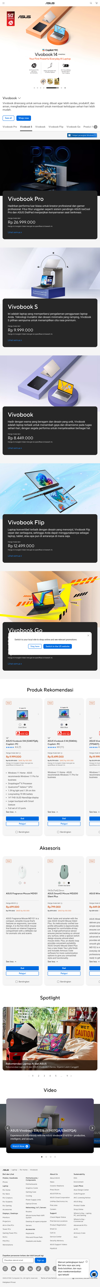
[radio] (20, 724)
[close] (88, 635)
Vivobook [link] (40, 126)
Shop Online (78, 1209)
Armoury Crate (79, 1233)
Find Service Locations (58, 1221)
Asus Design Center (81, 1190)
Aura (75, 1237)
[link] (50, 3)
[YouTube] (13, 1268)
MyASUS (53, 1248)
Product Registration (58, 1225)
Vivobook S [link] (26, 126)
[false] (23, 118)
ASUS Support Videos (58, 1245)
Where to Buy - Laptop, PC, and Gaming (83, 1214)
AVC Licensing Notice (82, 1198)
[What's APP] (55, 1268)
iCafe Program (79, 1194)
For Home (6, 1190)
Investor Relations (57, 1186)
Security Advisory (57, 1241)
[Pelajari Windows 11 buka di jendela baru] (82, 135)
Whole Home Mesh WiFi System (35, 1217)
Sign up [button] (40, 1260)
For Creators (7, 1198)
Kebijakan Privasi (9, 1282)
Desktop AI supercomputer (36, 1221)
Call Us (52, 1233)
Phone (5, 1182)
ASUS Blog (78, 1202)
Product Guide (79, 1205)
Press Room (54, 1190)
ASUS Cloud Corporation (60, 1198)
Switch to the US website (58, 646)
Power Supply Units (33, 1200)
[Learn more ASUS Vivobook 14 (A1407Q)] (50, 90)
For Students (7, 1202)
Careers (53, 1209)
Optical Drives (31, 1204)
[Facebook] (21, 1268)
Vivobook (34, 1170)
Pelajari (22, 823)
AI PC (76, 1229)
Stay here (34, 646)
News (52, 1182)
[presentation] (29, 1076)
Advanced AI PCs (80, 1225)
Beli (22, 818)
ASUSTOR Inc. (55, 1194)
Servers (29, 1225)
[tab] (34, 88)
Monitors (6, 1217)
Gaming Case (31, 1192)
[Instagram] (5, 1268)
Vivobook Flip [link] (56, 126)
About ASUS (55, 1178)
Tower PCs (7, 1229)
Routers (29, 1212)
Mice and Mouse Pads (34, 1237)
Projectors (7, 1221)
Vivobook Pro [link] (10, 126)
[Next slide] (95, 127)
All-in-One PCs (8, 1225)
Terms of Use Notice (48, 1278)
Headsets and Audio (33, 1241)
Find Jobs (53, 1205)
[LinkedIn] (30, 1268)
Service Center (55, 1237)
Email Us (53, 1229)
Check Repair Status (58, 1217)
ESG (75, 1178)
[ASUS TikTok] (38, 1268)
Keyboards (30, 1233)
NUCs (5, 1237)
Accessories (7, 1210)
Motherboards (31, 1184)
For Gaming (7, 1206)
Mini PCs (6, 1241)
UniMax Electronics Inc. (59, 1201)
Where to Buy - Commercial (79, 1220)
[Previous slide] (8, 1128)
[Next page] (71, 1076)
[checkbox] (22, 832)
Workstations (8, 1245)
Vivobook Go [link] (73, 126)
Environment (78, 1182)
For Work (6, 1194)
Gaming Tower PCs (10, 1233)
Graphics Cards (32, 1188)
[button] (3, 3)
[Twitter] (46, 1268)
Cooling (29, 1196)
